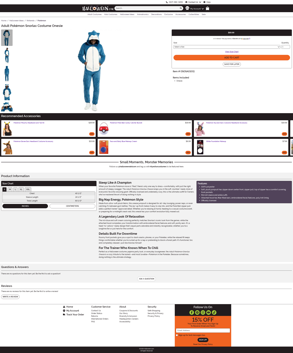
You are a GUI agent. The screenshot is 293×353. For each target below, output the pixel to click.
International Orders (99, 319)
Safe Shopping (154, 311)
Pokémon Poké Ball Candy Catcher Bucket (126, 123)
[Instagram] (203, 312)
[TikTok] (214, 312)
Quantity (285, 43)
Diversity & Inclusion (128, 316)
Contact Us (193, 2)
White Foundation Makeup (216, 141)
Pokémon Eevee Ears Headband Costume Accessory (33, 141)
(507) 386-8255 (176, 2)
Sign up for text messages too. (192, 335)
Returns (94, 316)
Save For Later (231, 64)
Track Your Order (75, 314)
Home (69, 306)
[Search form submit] (180, 8)
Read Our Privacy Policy (203, 344)
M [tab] (10, 189)
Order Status (96, 313)
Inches (25, 206)
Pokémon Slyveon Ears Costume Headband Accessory (226, 123)
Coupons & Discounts (128, 311)
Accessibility (124, 322)
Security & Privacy (155, 313)
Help (208, 2)
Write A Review (10, 297)
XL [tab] (21, 189)
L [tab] (15, 189)
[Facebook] (191, 312)
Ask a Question (146, 279)
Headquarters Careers (128, 319)
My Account (72, 310)
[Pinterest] (197, 312)
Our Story (123, 313)
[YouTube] (208, 312)
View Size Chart (232, 52)
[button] (194, 8)
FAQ (93, 322)
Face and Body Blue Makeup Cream (123, 141)
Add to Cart (231, 57)
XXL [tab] (28, 189)
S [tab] (4, 189)
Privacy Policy (154, 316)
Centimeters (72, 206)
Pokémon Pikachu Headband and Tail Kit (29, 123)
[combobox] (146, 8)
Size (175, 43)
